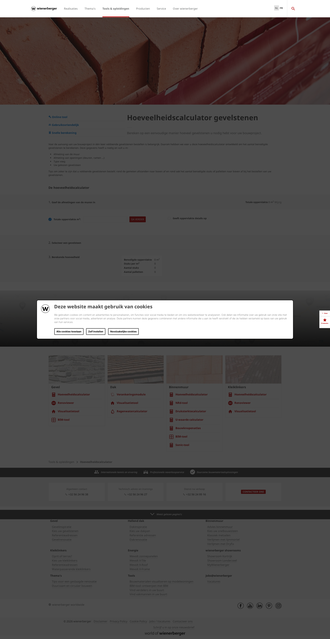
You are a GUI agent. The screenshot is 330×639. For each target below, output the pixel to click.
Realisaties (71, 8)
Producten (143, 8)
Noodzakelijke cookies (123, 331)
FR (281, 8)
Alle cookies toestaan (68, 331)
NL (276, 8)
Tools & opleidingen (115, 8)
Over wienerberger (185, 8)
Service (161, 8)
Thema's (90, 8)
